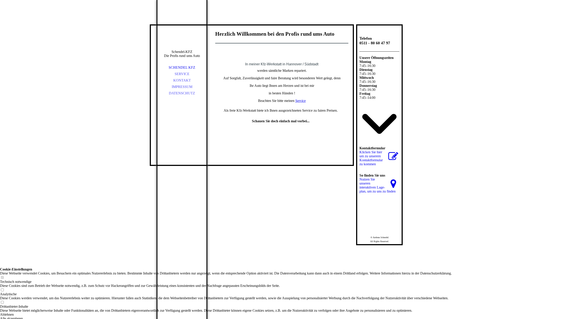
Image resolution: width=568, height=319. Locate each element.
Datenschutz (182, 93)
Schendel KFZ (182, 67)
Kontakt (182, 80)
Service (182, 74)
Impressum (182, 87)
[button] (226, 315)
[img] (182, 31)
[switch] (2, 278)
